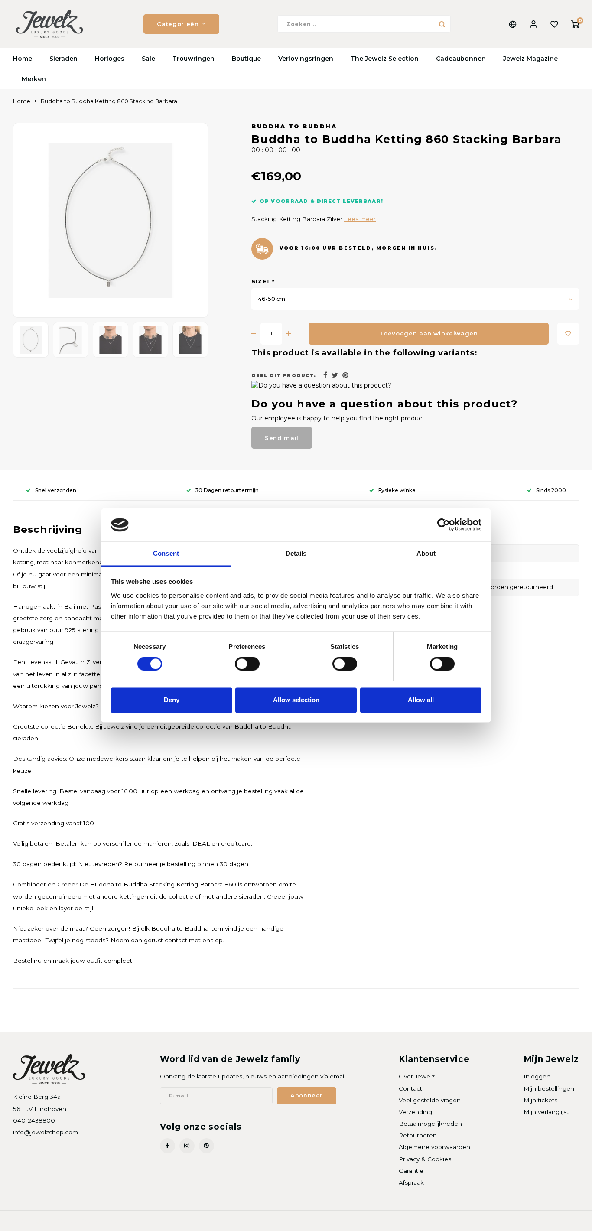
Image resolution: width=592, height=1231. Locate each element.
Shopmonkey (124, 1221)
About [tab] (426, 553)
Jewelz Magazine (530, 58)
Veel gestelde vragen (430, 1100)
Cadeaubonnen (461, 58)
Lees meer (360, 218)
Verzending (415, 1111)
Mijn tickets (540, 1100)
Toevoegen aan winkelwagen (428, 333)
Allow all (421, 699)
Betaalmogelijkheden (430, 1123)
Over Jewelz (417, 1076)
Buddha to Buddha (294, 126)
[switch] (247, 664)
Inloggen (537, 1076)
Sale (148, 58)
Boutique (246, 58)
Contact (410, 1088)
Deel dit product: (283, 375)
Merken (34, 79)
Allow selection (296, 699)
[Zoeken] (442, 24)
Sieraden (63, 58)
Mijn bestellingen (549, 1088)
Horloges (109, 58)
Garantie (411, 1170)
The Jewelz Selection (385, 58)
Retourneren (418, 1135)
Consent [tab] (166, 553)
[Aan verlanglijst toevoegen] (568, 334)
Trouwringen (193, 58)
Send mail (282, 437)
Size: (262, 281)
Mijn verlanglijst (546, 1111)
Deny (171, 699)
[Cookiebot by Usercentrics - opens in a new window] (443, 524)
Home (22, 58)
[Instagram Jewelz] (187, 1145)
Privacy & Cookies (425, 1159)
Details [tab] (296, 553)
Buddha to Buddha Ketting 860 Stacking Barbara (109, 101)
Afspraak (411, 1182)
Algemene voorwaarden (434, 1146)
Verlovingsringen (305, 58)
